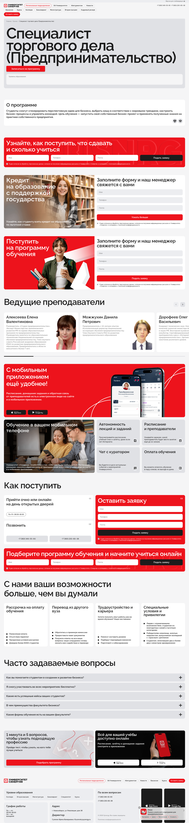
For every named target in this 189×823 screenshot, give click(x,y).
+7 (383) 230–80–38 (178, 5)
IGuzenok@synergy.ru (82, 819)
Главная (8, 21)
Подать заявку (161, 157)
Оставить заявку (12, 14)
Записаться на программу (25, 68)
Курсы (19, 10)
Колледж (29, 10)
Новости (89, 6)
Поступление (162, 817)
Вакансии (9, 10)
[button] (176, 304)
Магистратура (55, 10)
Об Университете (60, 6)
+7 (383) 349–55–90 (163, 5)
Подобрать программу (48, 762)
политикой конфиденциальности (119, 164)
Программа (145, 817)
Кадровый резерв (88, 10)
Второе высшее (71, 10)
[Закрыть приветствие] (139, 807)
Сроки (154, 817)
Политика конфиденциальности (109, 819)
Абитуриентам (77, 6)
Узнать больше (140, 217)
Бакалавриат (41, 10)
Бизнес (15, 21)
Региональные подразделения (38, 6)
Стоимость (173, 817)
